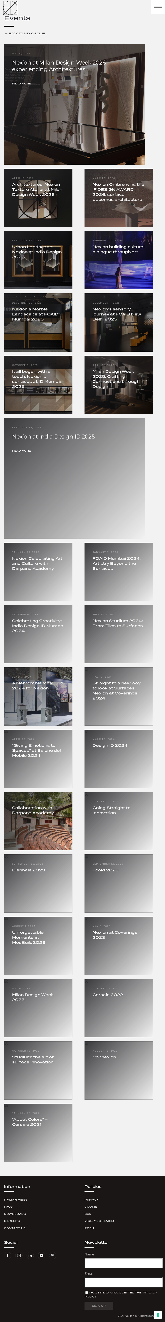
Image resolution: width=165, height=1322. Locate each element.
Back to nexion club (27, 33)
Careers (12, 1221)
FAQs (8, 1206)
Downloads (15, 1214)
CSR (88, 1214)
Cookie (91, 1206)
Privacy (92, 1199)
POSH (89, 1228)
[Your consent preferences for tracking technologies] (158, 1315)
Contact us (15, 1228)
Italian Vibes (16, 1199)
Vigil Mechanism (99, 1221)
